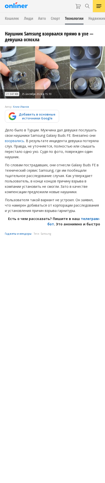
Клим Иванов (21, 106)
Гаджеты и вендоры (18, 233)
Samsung (46, 233)
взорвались (14, 140)
